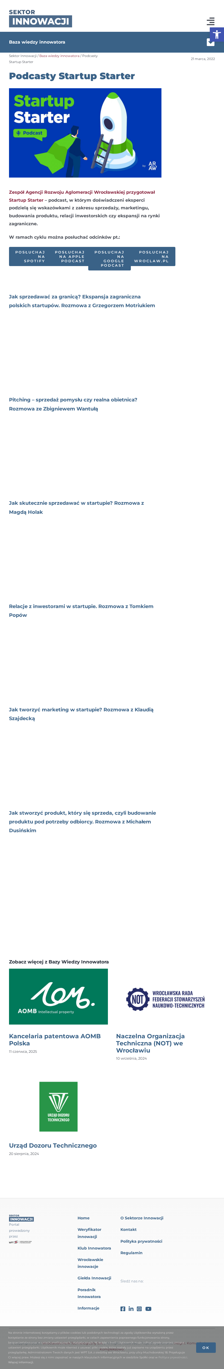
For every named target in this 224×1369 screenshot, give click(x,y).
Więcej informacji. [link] (21, 1362)
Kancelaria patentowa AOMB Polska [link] (55, 1040)
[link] (217, 34)
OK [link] (206, 1347)
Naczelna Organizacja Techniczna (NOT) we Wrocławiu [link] (150, 1043)
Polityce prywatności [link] (172, 1357)
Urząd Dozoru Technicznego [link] (53, 1145)
